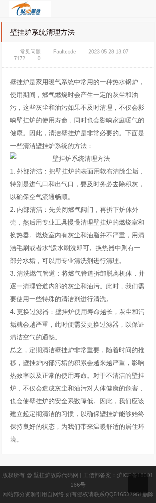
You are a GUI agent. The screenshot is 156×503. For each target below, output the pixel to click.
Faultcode (64, 52)
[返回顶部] (138, 483)
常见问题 (30, 52)
